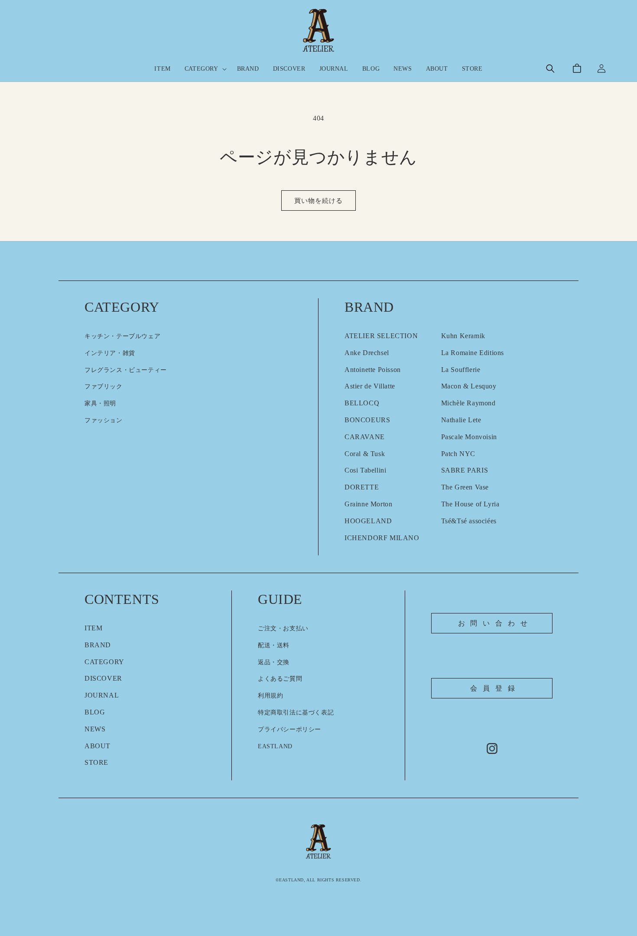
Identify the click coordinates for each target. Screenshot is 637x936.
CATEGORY (104, 661)
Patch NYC (458, 453)
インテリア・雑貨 (109, 353)
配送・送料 (273, 645)
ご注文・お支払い (283, 628)
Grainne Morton (368, 504)
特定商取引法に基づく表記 (296, 712)
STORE (96, 762)
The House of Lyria (470, 504)
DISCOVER (103, 678)
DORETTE (361, 487)
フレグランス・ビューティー (125, 370)
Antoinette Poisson (372, 369)
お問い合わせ (495, 623)
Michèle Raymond (468, 403)
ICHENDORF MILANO (381, 537)
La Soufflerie (461, 369)
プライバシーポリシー (289, 729)
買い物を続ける (318, 200)
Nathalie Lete (461, 420)
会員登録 (495, 688)
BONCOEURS (367, 420)
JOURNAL (101, 695)
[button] (204, 69)
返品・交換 (273, 662)
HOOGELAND (368, 521)
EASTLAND (275, 746)
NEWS (94, 729)
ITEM (93, 628)
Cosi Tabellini (365, 470)
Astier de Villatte (369, 386)
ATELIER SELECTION (381, 335)
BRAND (97, 645)
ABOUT (97, 746)
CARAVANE (364, 436)
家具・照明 (100, 403)
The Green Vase (465, 487)
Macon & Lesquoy (469, 386)
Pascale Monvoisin (469, 436)
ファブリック (103, 386)
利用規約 (270, 695)
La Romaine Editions (472, 352)
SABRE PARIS (464, 470)
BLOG (94, 712)
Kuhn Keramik (463, 335)
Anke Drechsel (366, 352)
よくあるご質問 (280, 678)
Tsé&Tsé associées (469, 521)
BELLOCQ (361, 403)
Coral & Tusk (364, 453)
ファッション (103, 420)
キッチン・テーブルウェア (122, 336)
